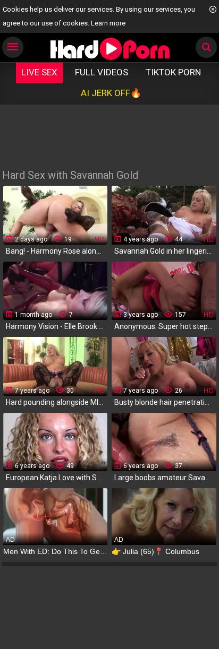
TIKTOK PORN (173, 72)
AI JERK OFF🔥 (111, 93)
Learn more (108, 23)
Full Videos (101, 72)
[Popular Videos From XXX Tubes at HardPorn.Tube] (110, 48)
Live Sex (39, 72)
